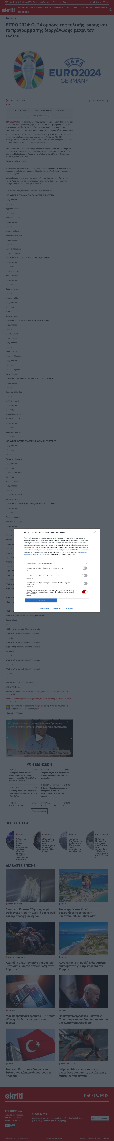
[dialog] (57, 570)
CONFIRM (41, 600)
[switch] (85, 568)
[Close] (95, 533)
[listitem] (57, 563)
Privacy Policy (69, 608)
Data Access (57, 608)
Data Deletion (44, 608)
